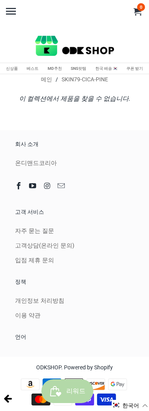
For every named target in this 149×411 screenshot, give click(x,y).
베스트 (33, 68)
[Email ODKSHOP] (62, 186)
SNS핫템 (78, 68)
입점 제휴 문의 (34, 260)
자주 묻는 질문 (34, 230)
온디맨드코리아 (36, 163)
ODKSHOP (48, 367)
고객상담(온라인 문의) (44, 245)
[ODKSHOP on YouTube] (33, 186)
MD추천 (55, 68)
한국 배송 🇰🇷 (106, 68)
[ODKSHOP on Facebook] (19, 186)
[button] (130, 405)
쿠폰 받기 (134, 68)
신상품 (12, 68)
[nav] (12, 8)
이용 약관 (28, 315)
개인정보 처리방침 (39, 300)
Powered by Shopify (88, 367)
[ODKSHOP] (74, 47)
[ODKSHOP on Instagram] (47, 186)
